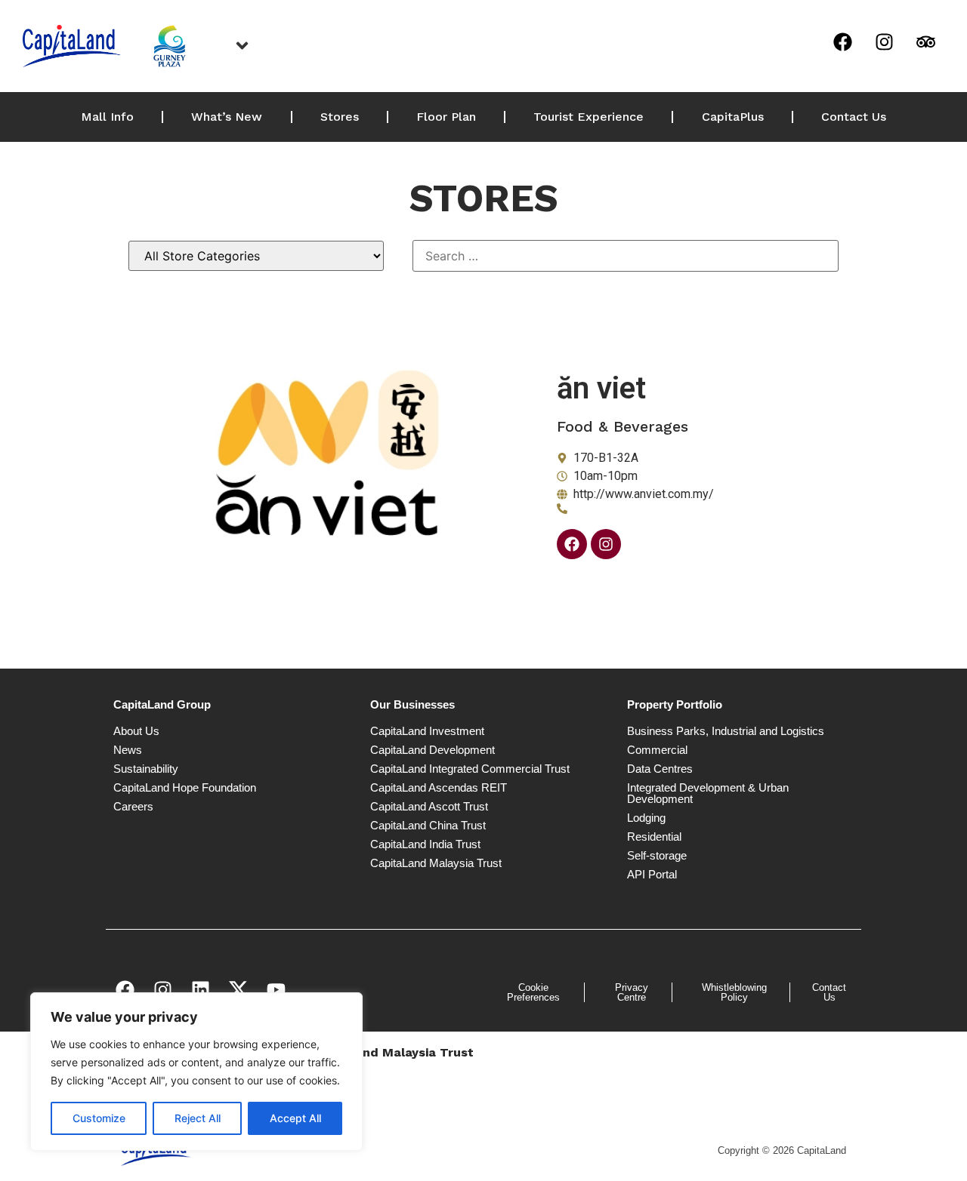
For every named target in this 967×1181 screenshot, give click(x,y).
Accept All (295, 1118)
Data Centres (660, 768)
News (127, 749)
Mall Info (107, 116)
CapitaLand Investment (427, 730)
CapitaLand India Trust (425, 844)
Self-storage (657, 855)
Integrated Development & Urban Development (708, 793)
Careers (133, 806)
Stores (339, 116)
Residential (654, 836)
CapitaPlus (733, 116)
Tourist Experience (588, 116)
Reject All (198, 1118)
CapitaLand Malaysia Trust (436, 863)
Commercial (657, 749)
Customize (99, 1118)
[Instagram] (884, 41)
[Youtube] (276, 990)
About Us (136, 730)
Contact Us (853, 116)
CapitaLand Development (432, 749)
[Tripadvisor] (925, 41)
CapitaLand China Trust (428, 825)
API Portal (652, 874)
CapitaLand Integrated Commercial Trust (470, 768)
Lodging (646, 817)
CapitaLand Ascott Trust (429, 806)
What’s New (226, 116)
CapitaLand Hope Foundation (184, 787)
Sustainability (145, 768)
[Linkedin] (200, 990)
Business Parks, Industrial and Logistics (725, 730)
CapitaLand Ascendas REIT (438, 787)
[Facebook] (842, 41)
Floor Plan (446, 116)
